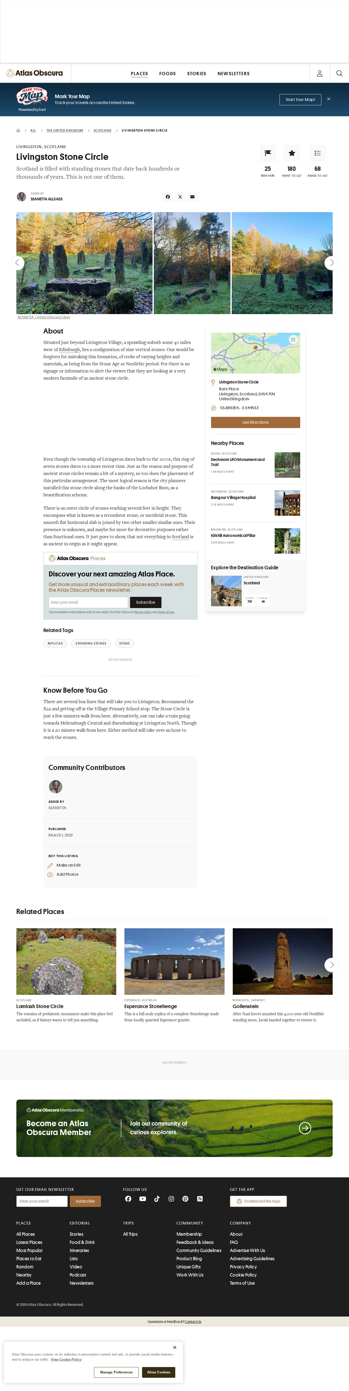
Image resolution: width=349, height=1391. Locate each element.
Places (23, 1223)
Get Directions (255, 422)
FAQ (234, 1242)
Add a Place (28, 1283)
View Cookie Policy (66, 1359)
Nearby (24, 1275)
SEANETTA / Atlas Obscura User (44, 317)
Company (240, 1223)
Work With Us (190, 1275)
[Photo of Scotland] (226, 591)
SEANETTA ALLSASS (47, 199)
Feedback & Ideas (195, 1242)
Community (190, 1223)
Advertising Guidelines (252, 1259)
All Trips (130, 1234)
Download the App (263, 1201)
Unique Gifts (189, 1267)
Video (76, 1267)
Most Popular (29, 1250)
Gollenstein (246, 1006)
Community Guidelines (199, 1250)
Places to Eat (29, 1259)
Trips (128, 1223)
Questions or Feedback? (174, 1321)
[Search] (339, 73)
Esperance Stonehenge (150, 1006)
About (236, 1234)
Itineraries (79, 1250)
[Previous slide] (17, 263)
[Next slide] (331, 263)
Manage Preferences (116, 1372)
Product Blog (189, 1259)
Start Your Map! (300, 100)
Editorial (80, 1223)
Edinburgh (69, 350)
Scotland (180, 537)
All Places (25, 1234)
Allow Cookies (158, 1372)
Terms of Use (166, 612)
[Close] (174, 1347)
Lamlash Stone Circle (40, 1006)
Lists (74, 1259)
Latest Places (29, 1242)
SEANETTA (57, 808)
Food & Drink (82, 1242)
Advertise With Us (247, 1250)
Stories (76, 1234)
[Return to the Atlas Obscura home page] (36, 73)
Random (25, 1267)
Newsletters (82, 1283)
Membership (189, 1234)
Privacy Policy (143, 612)
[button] (268, 153)
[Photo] (287, 465)
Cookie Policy (243, 1275)
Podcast (78, 1275)
